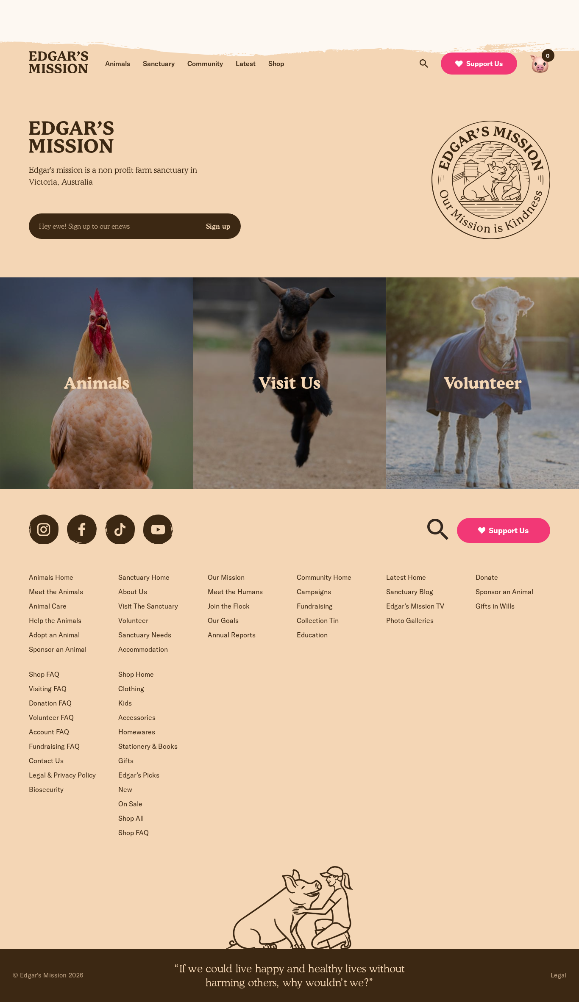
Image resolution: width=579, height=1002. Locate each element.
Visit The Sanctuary (148, 606)
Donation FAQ (50, 703)
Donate (487, 577)
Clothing (131, 688)
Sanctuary (159, 63)
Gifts (126, 760)
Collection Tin (318, 620)
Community (205, 63)
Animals (117, 63)
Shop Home (136, 674)
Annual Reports (232, 635)
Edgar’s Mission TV (415, 606)
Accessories (137, 717)
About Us (132, 591)
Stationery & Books (148, 746)
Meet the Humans (235, 591)
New (125, 789)
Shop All (131, 818)
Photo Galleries (410, 620)
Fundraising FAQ (54, 746)
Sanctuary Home (144, 577)
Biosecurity (46, 789)
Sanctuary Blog (409, 591)
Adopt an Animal (54, 635)
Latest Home (406, 577)
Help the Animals (55, 620)
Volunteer (133, 620)
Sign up (218, 226)
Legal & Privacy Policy (62, 775)
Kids (125, 703)
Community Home (324, 577)
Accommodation (143, 649)
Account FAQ (49, 732)
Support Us (484, 63)
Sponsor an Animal (57, 649)
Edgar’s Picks (138, 775)
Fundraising (315, 606)
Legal (558, 975)
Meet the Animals (56, 591)
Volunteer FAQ (51, 717)
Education (312, 635)
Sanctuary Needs (144, 635)
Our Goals (223, 620)
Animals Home (51, 577)
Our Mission (226, 577)
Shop (276, 63)
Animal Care (48, 606)
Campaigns (314, 591)
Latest (246, 63)
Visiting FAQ (48, 688)
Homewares (136, 732)
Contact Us (46, 760)
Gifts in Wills (495, 606)
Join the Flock (229, 606)
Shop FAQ (44, 674)
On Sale (130, 804)
